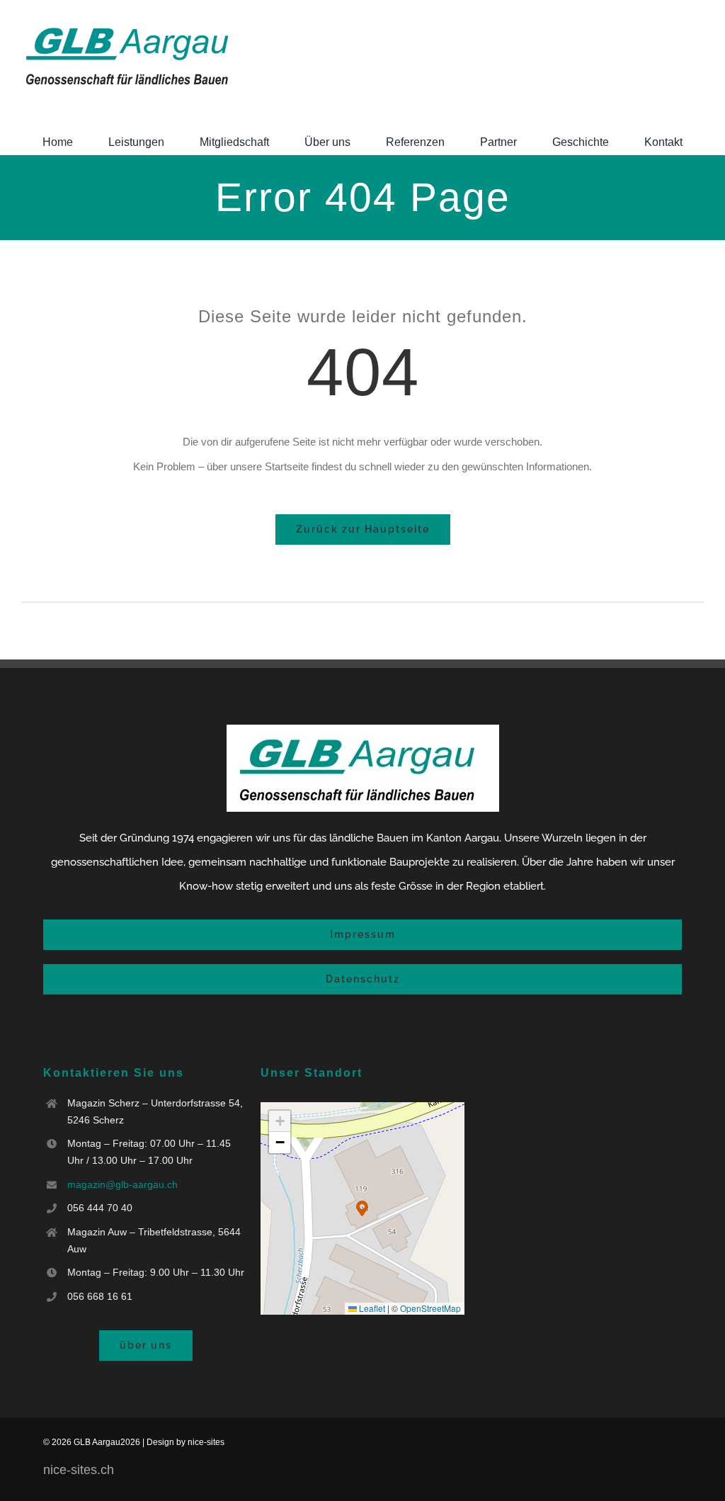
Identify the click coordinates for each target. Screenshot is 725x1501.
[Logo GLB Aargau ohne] (127, 25)
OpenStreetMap (430, 1308)
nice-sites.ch (78, 1470)
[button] (362, 1209)
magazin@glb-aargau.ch (122, 1184)
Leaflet (371, 1308)
